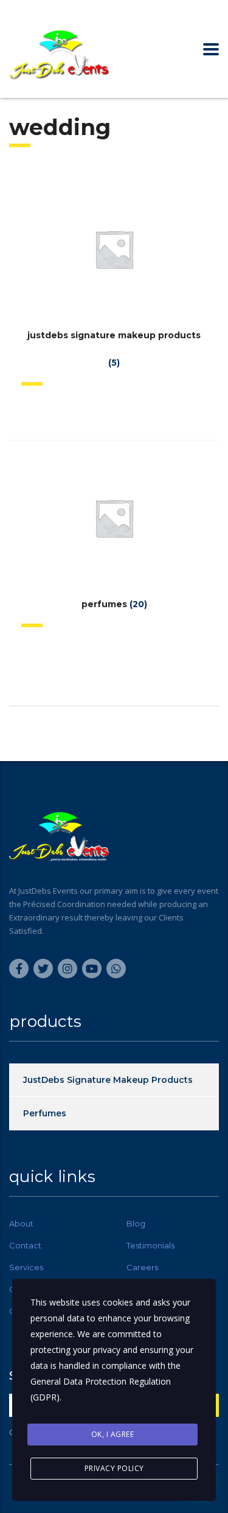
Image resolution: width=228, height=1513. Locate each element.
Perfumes (44, 1113)
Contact (25, 1245)
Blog (135, 1223)
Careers (142, 1267)
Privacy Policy (114, 1468)
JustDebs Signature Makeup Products (108, 1079)
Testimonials (150, 1245)
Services (26, 1267)
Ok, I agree (112, 1434)
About (21, 1223)
